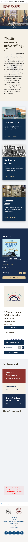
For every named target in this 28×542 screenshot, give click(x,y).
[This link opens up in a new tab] (10, 511)
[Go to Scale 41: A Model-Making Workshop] (11, 248)
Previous (20, 273)
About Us (14, 518)
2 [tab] (5, 273)
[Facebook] (6, 533)
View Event (5, 268)
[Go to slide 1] (4, 347)
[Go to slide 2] (6, 347)
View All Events (14, 278)
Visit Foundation (13, 404)
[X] (22, 533)
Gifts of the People (12, 343)
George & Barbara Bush (13, 522)
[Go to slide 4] (10, 347)
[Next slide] (23, 347)
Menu (25, 6)
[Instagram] (14, 533)
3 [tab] (6, 273)
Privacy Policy (14, 527)
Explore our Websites (19, 1)
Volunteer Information (12, 378)
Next (24, 273)
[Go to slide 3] (8, 347)
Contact (14, 519)
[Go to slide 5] (11, 347)
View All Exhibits (14, 352)
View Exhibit (14, 327)
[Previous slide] (19, 347)
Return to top (5, 504)
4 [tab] (8, 273)
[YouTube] (10, 533)
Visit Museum (11, 390)
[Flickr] (18, 533)
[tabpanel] (14, 254)
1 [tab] (3, 273)
